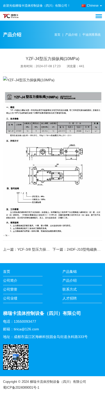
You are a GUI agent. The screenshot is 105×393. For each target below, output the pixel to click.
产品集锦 (69, 271)
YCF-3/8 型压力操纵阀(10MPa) (42, 249)
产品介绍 (71, 34)
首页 (57, 34)
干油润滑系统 (91, 34)
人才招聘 (69, 298)
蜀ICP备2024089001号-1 (21, 387)
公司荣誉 (10, 289)
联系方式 (69, 289)
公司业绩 (10, 298)
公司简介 (10, 280)
